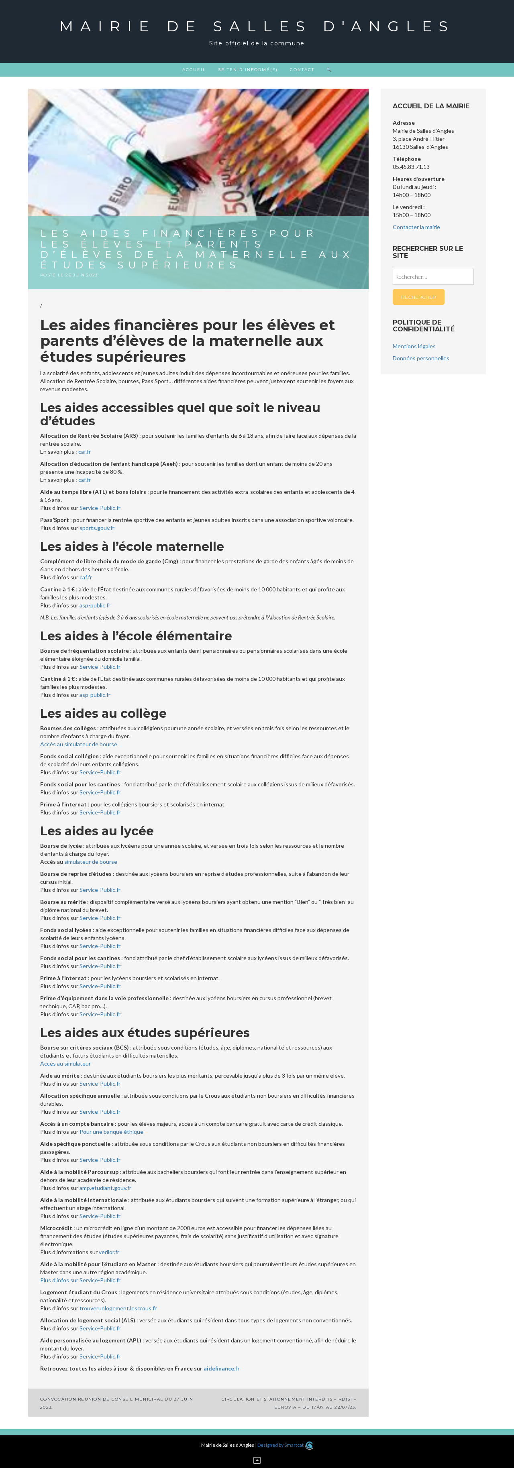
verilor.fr (109, 1252)
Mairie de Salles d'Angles (257, 26)
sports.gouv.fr (97, 527)
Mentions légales (414, 346)
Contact (302, 69)
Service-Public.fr (100, 507)
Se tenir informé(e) (248, 69)
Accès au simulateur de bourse (78, 744)
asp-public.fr (95, 605)
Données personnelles (421, 358)
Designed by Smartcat (280, 1445)
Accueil (194, 69)
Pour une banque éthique (111, 1131)
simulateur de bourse (90, 861)
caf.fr (84, 451)
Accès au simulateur (65, 1063)
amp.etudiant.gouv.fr (105, 1187)
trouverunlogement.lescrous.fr (118, 1308)
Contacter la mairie (416, 226)
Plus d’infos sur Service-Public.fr (80, 1280)
